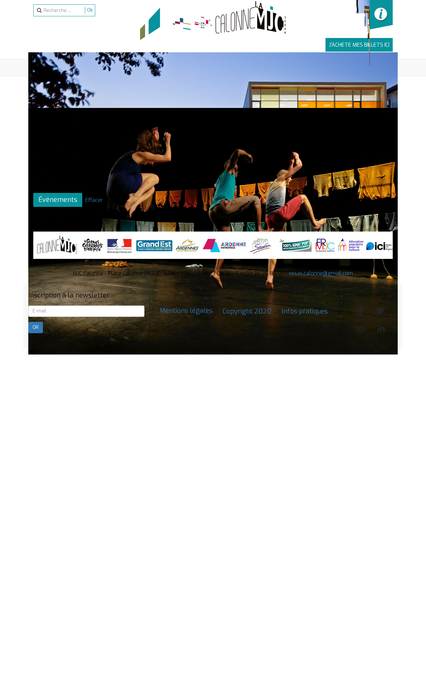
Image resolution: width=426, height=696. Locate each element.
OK (36, 327)
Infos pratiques (305, 311)
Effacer (94, 200)
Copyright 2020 (247, 311)
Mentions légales (186, 310)
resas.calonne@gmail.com (321, 273)
